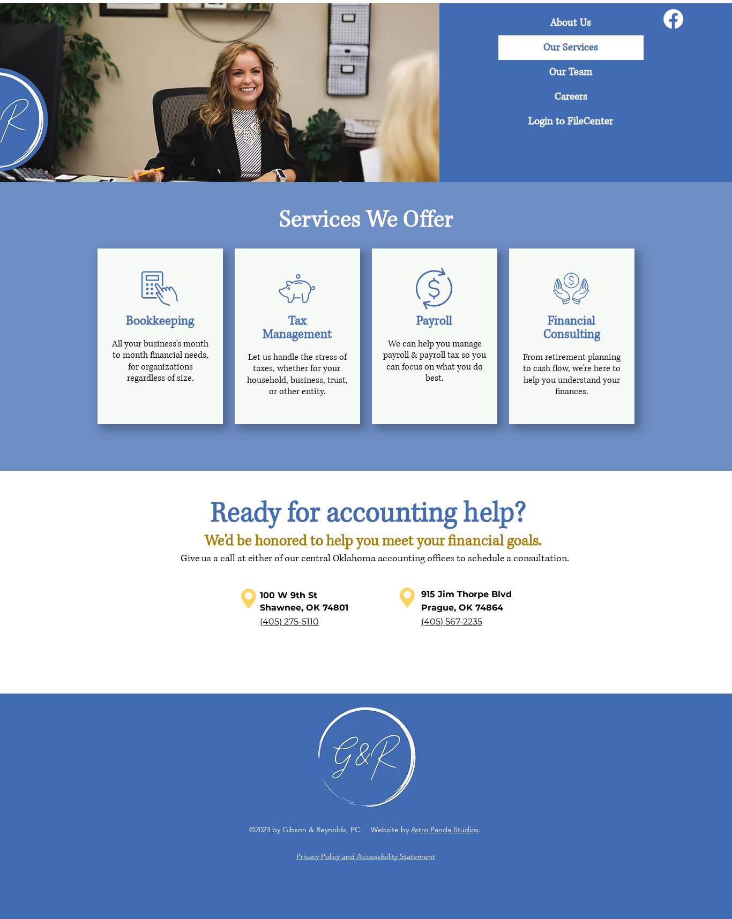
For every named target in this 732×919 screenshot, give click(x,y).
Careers (571, 96)
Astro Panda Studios (445, 829)
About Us (570, 22)
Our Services (570, 47)
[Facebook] (673, 19)
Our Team (570, 72)
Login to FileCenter (570, 121)
